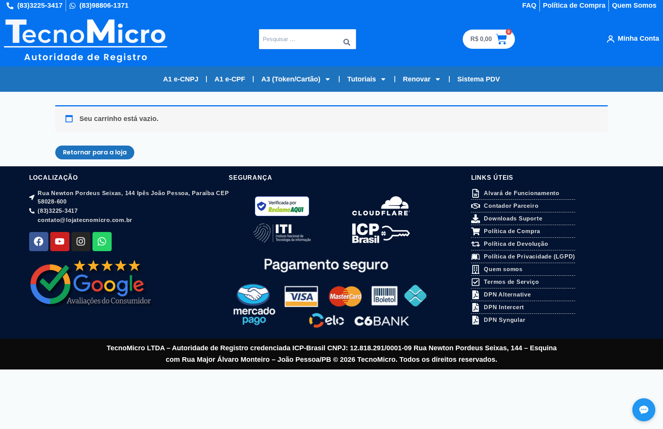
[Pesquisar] (346, 39)
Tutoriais (361, 79)
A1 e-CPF (229, 79)
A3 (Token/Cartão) (290, 79)
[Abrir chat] (643, 409)
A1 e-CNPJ (180, 79)
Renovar (416, 79)
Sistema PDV (478, 79)
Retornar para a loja (95, 152)
